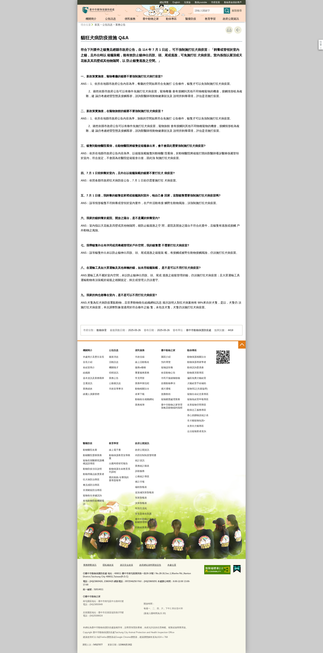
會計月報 (140, 481)
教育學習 (210, 18)
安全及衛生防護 (143, 513)
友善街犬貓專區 (195, 426)
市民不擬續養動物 (170, 378)
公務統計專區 (142, 476)
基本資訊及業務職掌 (93, 378)
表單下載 (140, 394)
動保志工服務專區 (196, 410)
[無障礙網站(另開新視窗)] (217, 569)
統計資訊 (140, 460)
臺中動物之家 (151, 18)
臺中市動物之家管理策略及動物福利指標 (171, 406)
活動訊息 (113, 362)
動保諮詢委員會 (195, 367)
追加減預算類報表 (144, 492)
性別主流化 (141, 508)
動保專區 (171, 18)
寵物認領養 (167, 367)
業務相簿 (140, 404)
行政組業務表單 (143, 527)
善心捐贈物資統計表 (197, 415)
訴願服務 (140, 471)
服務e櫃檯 (140, 367)
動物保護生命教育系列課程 (119, 470)
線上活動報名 (142, 362)
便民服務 (130, 18)
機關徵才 (113, 367)
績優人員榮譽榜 (91, 394)
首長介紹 (87, 362)
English (176, 2)
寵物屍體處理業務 (170, 399)
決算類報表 (141, 503)
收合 (242, 345)
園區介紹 (166, 356)
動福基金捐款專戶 (233, 2)
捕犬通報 (166, 388)
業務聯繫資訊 (89, 565)
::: (76, 1)
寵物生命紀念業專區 (197, 394)
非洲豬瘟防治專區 (92, 490)
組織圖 (86, 372)
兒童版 (187, 2)
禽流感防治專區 (91, 485)
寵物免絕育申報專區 (197, 399)
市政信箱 (140, 356)
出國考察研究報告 (118, 463)
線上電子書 (115, 449)
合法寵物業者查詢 (196, 431)
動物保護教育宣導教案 (119, 457)
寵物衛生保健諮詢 (92, 495)
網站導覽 (164, 2)
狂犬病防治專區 (91, 479)
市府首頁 (215, 2)
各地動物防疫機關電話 (93, 502)
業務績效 (87, 388)
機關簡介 (91, 18)
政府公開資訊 (231, 18)
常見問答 (140, 378)
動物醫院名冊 (90, 449)
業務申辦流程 (142, 383)
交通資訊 (87, 383)
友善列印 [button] (229, 30)
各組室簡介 (89, 367)
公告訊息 (110, 18)
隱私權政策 (108, 565)
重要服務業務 (142, 372)
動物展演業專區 (195, 372)
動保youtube (201, 2)
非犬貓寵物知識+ (196, 420)
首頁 (97, 24)
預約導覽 (166, 362)
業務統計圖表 (142, 465)
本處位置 (171, 565)
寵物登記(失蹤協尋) (197, 388)
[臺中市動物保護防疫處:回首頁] (98, 10)
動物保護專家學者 (196, 362)
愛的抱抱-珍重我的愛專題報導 (119, 479)
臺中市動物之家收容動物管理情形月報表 (145, 520)
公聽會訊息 (115, 383)
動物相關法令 (142, 388)
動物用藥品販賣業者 (93, 474)
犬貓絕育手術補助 (196, 383)
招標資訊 (113, 372)
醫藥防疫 (190, 18)
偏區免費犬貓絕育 (196, 378)
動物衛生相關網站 (144, 399)
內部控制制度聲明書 (145, 455)
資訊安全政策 (126, 565)
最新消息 (113, 356)
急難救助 (166, 394)
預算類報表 (141, 497)
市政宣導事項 (116, 388)
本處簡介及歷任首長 (93, 356)
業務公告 (120, 24)
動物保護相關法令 (196, 356)
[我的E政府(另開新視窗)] (237, 569)
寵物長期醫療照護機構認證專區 (93, 462)
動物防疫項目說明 (92, 469)
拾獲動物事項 (168, 383)
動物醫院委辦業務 (92, 455)
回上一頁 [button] (238, 30)
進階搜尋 (237, 10)
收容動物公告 (168, 372)
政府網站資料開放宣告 (150, 565)
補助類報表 (141, 487)
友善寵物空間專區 (196, 404)
